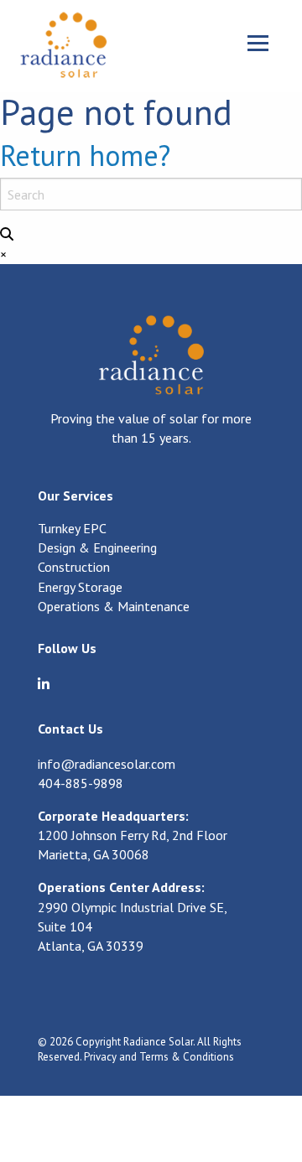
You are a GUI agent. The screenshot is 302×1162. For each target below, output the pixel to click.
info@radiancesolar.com (106, 763)
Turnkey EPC (72, 529)
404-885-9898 (80, 783)
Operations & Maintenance (114, 607)
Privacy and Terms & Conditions (159, 1057)
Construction (74, 567)
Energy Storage (80, 587)
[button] (6, 234)
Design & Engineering (97, 548)
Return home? (85, 155)
